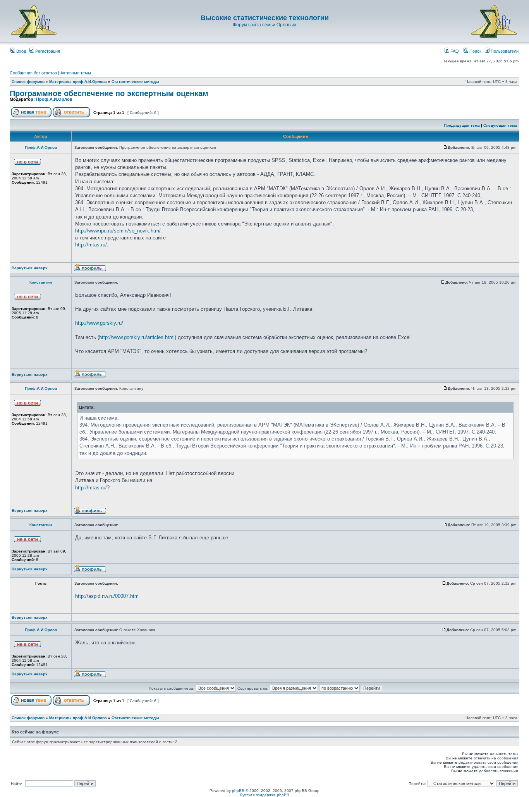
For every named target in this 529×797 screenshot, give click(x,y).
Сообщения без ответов (33, 73)
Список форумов (28, 81)
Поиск (474, 51)
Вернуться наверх (30, 268)
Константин (40, 282)
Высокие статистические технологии (265, 18)
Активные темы (75, 73)
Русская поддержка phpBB (264, 795)
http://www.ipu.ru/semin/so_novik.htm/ (118, 231)
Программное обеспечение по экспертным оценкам (109, 93)
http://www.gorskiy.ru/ (99, 323)
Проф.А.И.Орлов (54, 99)
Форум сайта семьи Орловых (264, 25)
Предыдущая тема (462, 125)
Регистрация (47, 51)
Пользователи (504, 51)
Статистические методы (135, 81)
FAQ (454, 51)
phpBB (238, 790)
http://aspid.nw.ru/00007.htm (107, 596)
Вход (20, 51)
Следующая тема (500, 125)
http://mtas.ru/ (91, 245)
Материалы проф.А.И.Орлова (78, 81)
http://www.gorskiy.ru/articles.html (137, 337)
